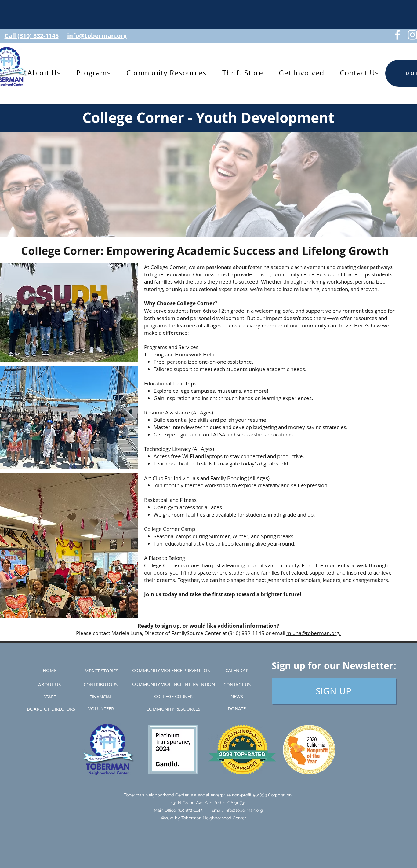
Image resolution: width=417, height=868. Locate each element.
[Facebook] (397, 34)
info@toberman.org (244, 810)
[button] (93, 73)
